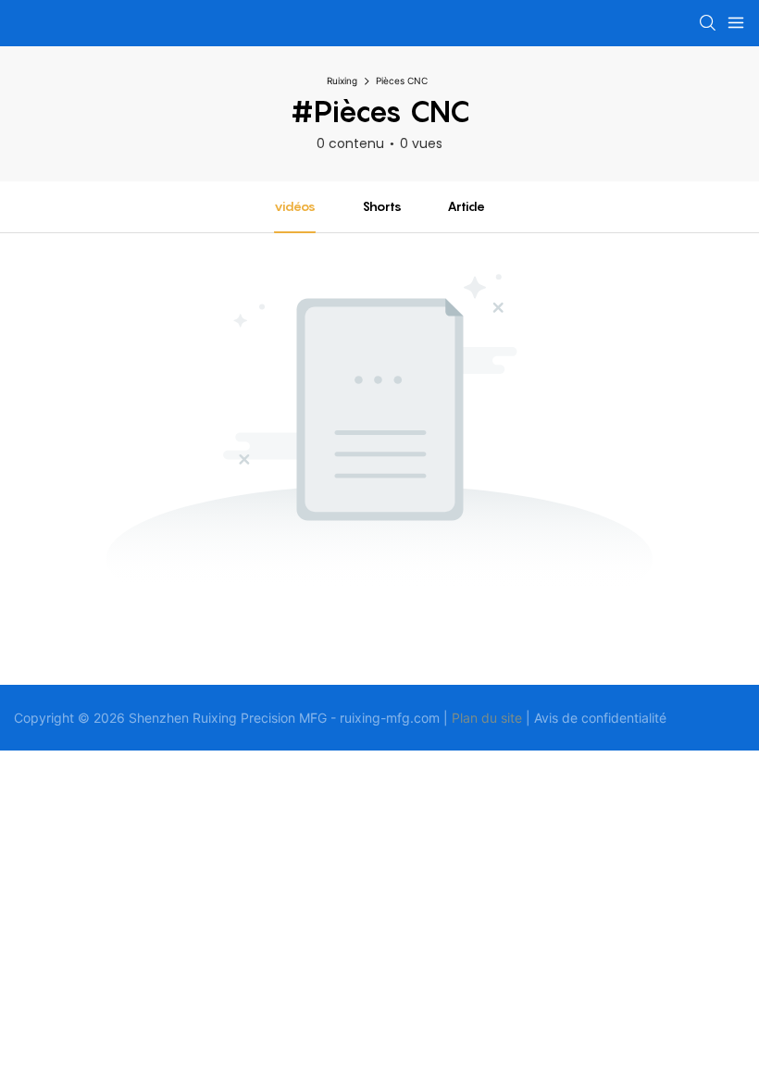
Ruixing (342, 80)
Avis (546, 718)
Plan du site (487, 718)
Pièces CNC (402, 80)
